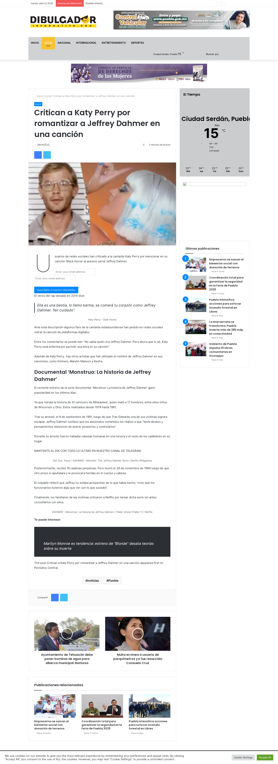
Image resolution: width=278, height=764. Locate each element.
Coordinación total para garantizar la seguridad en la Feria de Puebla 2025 (102, 724)
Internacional (86, 42)
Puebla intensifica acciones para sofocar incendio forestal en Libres (125, 3)
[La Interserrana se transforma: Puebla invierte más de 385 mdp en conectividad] (196, 327)
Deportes (137, 42)
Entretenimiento (114, 42)
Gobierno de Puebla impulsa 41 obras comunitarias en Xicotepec (223, 350)
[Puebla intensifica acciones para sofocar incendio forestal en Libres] (149, 706)
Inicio (35, 42)
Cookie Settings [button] (243, 757)
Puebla (113, 580)
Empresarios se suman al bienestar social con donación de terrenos (51, 724)
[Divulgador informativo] (63, 21)
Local (48, 42)
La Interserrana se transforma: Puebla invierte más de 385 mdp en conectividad (226, 328)
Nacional (64, 42)
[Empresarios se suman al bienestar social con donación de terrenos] (55, 706)
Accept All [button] (265, 757)
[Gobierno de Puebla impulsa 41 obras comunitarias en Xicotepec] (196, 349)
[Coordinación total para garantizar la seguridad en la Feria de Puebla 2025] (102, 706)
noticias (93, 580)
